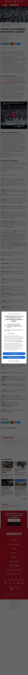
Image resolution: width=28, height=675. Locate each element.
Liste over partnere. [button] (19, 341)
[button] (14, 334)
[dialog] (14, 337)
